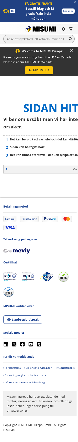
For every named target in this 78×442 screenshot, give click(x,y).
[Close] (71, 50)
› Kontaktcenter (37, 375)
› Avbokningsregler (14, 375)
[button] (68, 11)
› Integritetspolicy (65, 368)
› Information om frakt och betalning (24, 382)
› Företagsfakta (12, 368)
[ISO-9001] (10, 277)
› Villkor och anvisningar (38, 368)
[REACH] (8, 292)
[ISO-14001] (28, 277)
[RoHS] (63, 277)
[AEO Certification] (46, 277)
